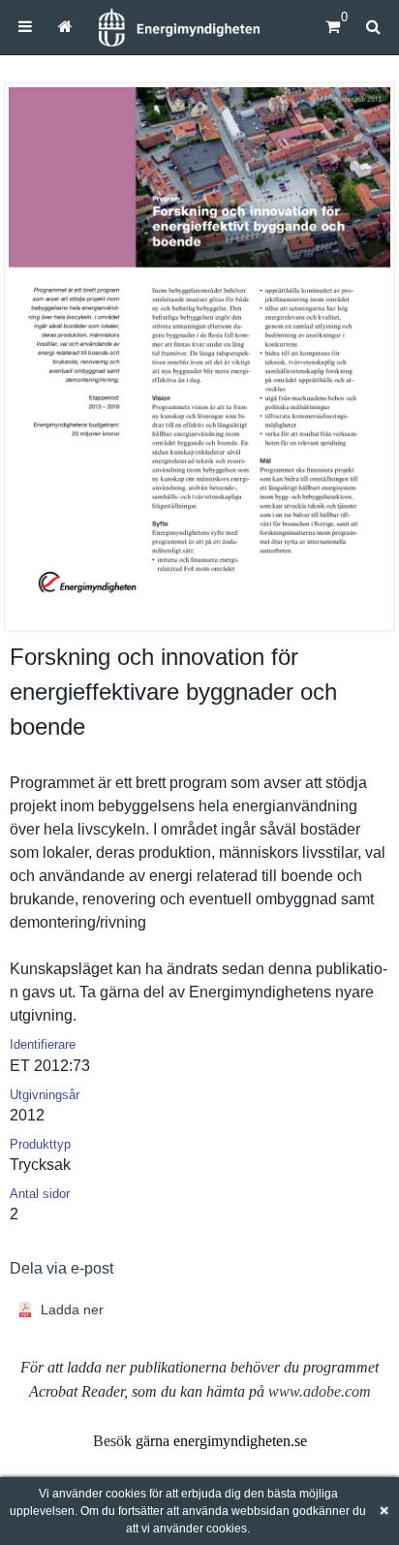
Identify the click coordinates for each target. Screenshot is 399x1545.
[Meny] (25, 27)
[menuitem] (25, 27)
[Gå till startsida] (64, 27)
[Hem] (179, 27)
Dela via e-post (61, 1268)
